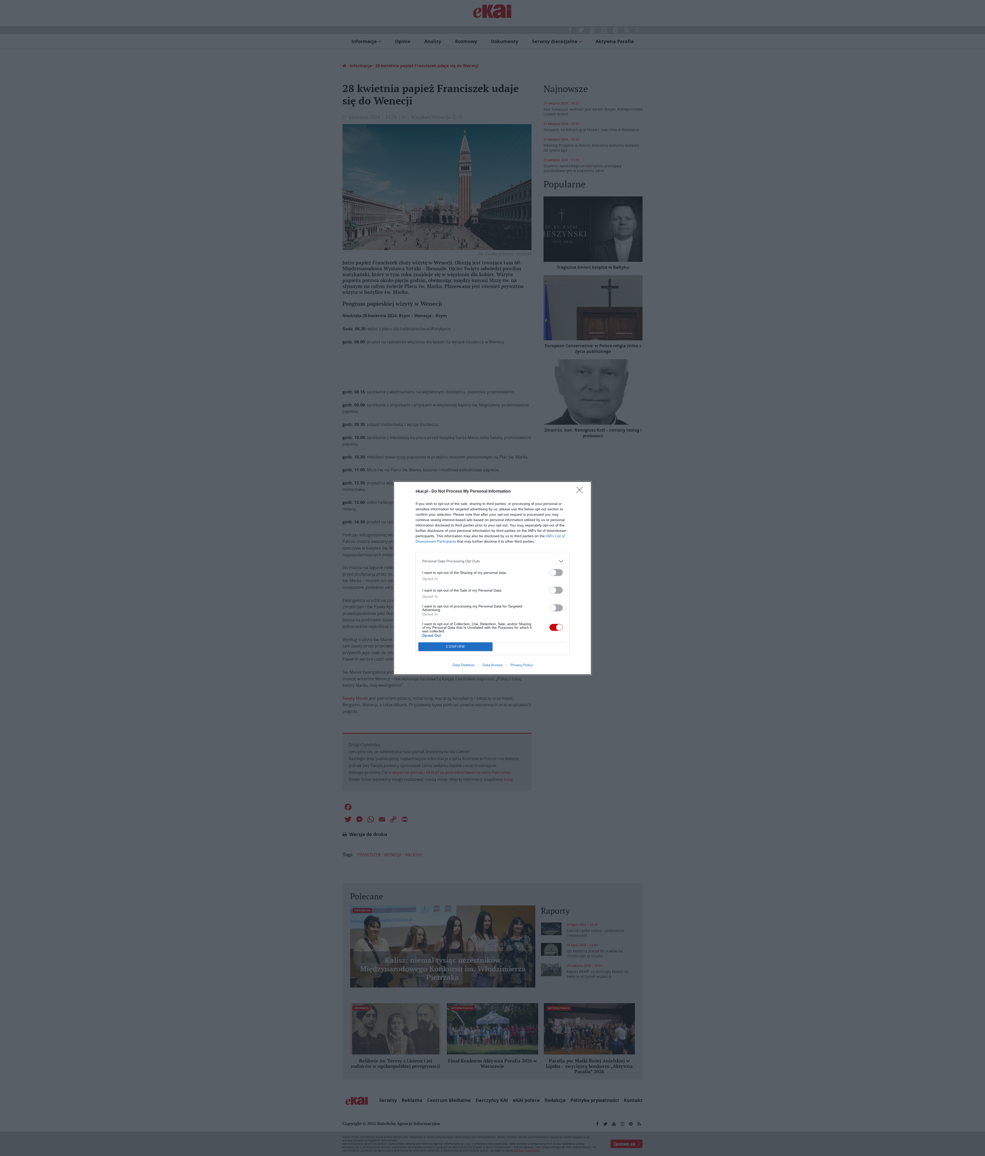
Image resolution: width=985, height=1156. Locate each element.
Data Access (492, 665)
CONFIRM (455, 647)
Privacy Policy (521, 665)
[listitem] (492, 561)
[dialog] (492, 578)
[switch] (556, 572)
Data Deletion (463, 665)
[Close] (581, 491)
